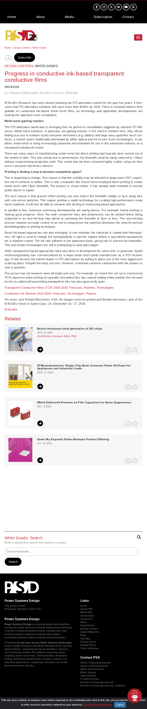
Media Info (86, 612)
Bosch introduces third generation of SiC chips (69, 328)
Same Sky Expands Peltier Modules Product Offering (73, 439)
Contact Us (86, 619)
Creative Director (89, 679)
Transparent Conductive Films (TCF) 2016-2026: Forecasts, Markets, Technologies (59, 287)
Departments (87, 625)
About (40, 17)
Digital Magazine (89, 632)
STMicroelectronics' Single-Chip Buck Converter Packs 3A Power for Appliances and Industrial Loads (84, 367)
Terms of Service (89, 648)
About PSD (86, 609)
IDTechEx (11, 309)
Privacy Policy (88, 642)
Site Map (85, 638)
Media (69, 17)
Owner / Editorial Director (94, 666)
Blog (83, 635)
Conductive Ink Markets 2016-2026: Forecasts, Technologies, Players (50, 293)
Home (11, 17)
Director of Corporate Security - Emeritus (102, 685)
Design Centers (21, 47)
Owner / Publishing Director (95, 662)
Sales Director (88, 675)
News (83, 622)
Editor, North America (92, 669)
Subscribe (24, 57)
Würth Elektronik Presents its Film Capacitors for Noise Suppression (84, 402)
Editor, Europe (88, 672)
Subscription (103, 17)
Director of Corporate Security (96, 682)
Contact (128, 17)
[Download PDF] (8, 57)
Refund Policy (88, 645)
